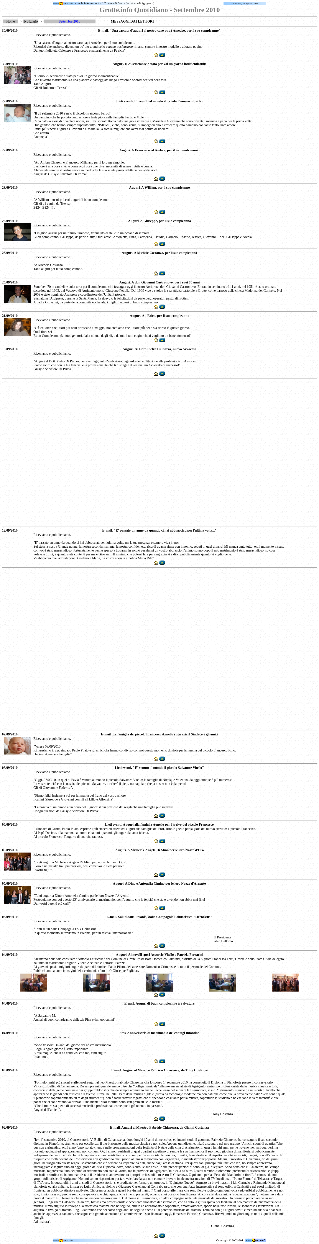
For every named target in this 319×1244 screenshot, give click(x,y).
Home (10, 21)
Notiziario (31, 21)
